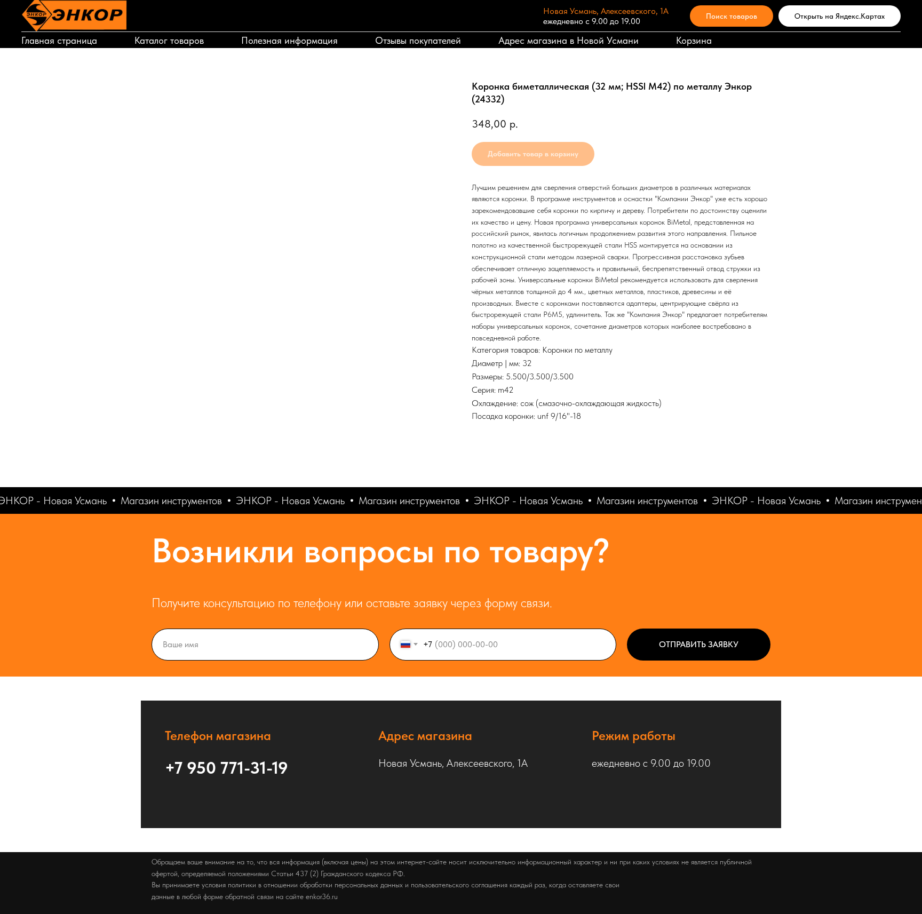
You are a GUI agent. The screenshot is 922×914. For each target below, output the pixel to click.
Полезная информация (289, 40)
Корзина (694, 40)
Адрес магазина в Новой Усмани (568, 40)
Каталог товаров (169, 40)
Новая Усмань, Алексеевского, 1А (606, 11)
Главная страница (59, 40)
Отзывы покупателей (418, 40)
